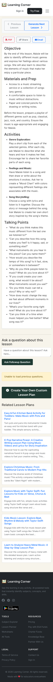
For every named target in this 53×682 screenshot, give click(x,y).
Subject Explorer (10, 622)
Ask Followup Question (17, 362)
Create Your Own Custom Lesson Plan (28, 393)
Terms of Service (10, 655)
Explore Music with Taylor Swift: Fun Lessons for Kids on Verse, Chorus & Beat (25, 493)
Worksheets (7, 631)
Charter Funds (35, 631)
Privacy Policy (8, 660)
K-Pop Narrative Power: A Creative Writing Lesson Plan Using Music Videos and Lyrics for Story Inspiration (25, 443)
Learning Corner (19, 5)
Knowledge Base (36, 636)
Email (40, 39)
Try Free (34, 10)
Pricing (31, 622)
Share (25, 39)
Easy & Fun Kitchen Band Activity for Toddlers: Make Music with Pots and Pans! (24, 416)
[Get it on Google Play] (11, 607)
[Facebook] (3, 600)
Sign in (20, 10)
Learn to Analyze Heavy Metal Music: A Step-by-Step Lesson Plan (26, 546)
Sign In (31, 660)
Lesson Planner (9, 627)
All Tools (6, 636)
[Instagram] (13, 600)
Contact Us (33, 655)
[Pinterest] (8, 600)
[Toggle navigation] (47, 11)
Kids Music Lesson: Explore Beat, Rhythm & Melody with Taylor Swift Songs (23, 520)
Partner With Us (35, 641)
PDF (10, 39)
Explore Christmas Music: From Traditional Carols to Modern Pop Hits (25, 468)
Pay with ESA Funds (37, 627)
